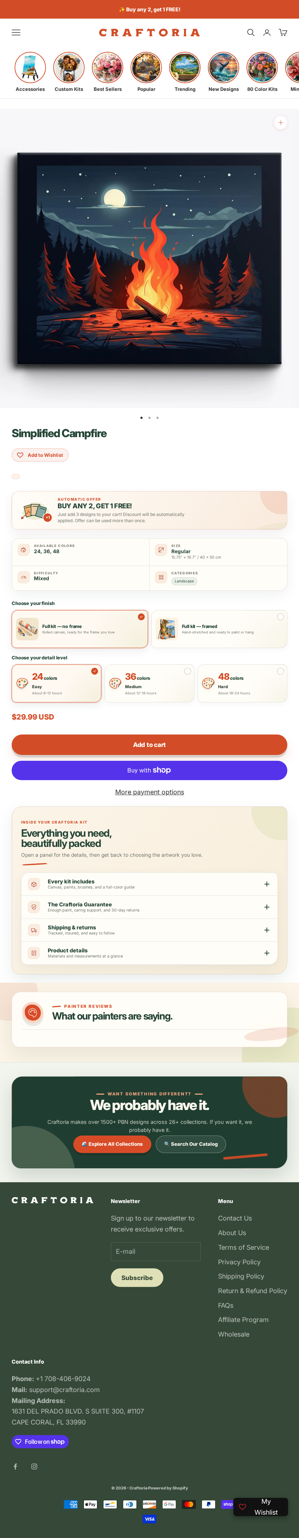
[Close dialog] (288, 11)
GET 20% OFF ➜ (149, 815)
